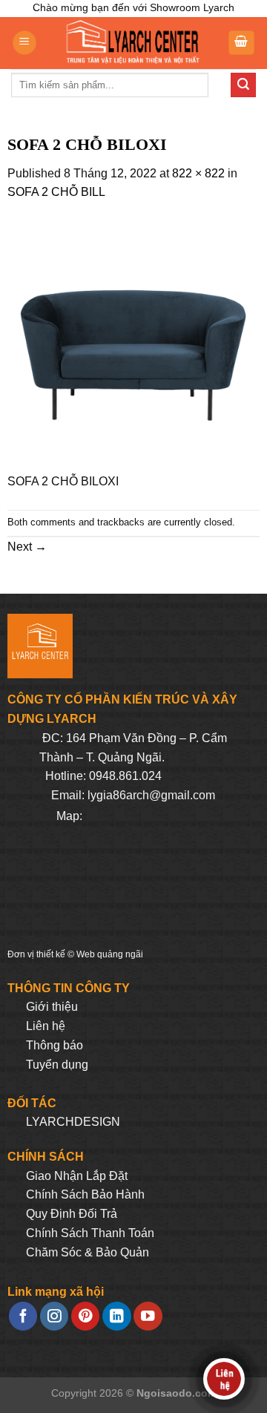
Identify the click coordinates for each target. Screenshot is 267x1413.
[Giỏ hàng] (241, 42)
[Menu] (24, 42)
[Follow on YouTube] (148, 1316)
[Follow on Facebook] (23, 1316)
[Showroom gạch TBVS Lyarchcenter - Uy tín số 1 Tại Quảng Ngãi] (132, 43)
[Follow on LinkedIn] (116, 1316)
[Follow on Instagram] (54, 1316)
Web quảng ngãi (109, 954)
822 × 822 (198, 173)
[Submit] (243, 85)
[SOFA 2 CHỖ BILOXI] (133, 344)
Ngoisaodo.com (176, 1393)
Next (27, 546)
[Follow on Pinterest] (85, 1316)
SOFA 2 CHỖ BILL (56, 192)
